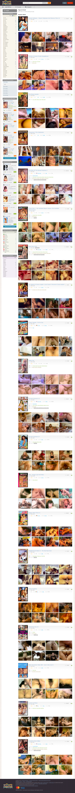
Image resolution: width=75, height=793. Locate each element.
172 (15, 62)
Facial (35, 254)
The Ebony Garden (34, 94)
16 (15, 43)
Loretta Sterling (35, 746)
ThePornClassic (7, 2)
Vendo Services (45, 782)
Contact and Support (25, 780)
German (13, 126)
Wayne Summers (35, 367)
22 (15, 263)
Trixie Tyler (43, 556)
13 (15, 74)
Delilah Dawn (41, 747)
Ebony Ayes (11, 105)
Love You (9, 201)
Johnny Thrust (38, 671)
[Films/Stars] (12, 15)
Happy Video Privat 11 (34, 512)
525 (15, 262)
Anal (37, 254)
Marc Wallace (42, 178)
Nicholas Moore (35, 175)
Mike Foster (40, 289)
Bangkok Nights (10, 167)
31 (15, 252)
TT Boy (38, 749)
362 (15, 20)
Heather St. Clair (46, 405)
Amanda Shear (35, 215)
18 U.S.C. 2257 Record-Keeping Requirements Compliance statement (27, 785)
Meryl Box (42, 708)
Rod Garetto (41, 749)
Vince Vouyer (34, 633)
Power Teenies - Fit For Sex (36, 322)
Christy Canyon (7, 174)
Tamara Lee (39, 556)
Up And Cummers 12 (8, 112)
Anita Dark (34, 708)
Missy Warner (35, 556)
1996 (31, 439)
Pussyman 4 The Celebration (36, 132)
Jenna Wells (40, 215)
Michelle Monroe (44, 365)
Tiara (38, 747)
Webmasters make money (43, 783)
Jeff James (45, 749)
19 (15, 17)
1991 (31, 363)
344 (15, 52)
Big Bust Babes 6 (10, 179)
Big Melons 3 (10, 180)
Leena (10, 117)
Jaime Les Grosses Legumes (12, 169)
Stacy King (34, 670)
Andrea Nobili (44, 289)
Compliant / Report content (33, 780)
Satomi (10, 118)
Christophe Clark (35, 289)
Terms (24, 781)
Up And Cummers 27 (34, 436)
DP (41, 254)
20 (15, 66)
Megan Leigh (39, 99)
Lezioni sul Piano (7, 147)
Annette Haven (7, 195)
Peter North (10, 107)
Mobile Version (35, 783)
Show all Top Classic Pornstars (10, 226)
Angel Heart (34, 61)
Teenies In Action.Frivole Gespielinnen (38, 56)
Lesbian (35, 557)
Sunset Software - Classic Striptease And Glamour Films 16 (44, 18)
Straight (7, 10)
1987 (31, 515)
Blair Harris (48, 253)
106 (15, 21)
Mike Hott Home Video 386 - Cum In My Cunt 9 (41, 665)
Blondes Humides (10, 168)
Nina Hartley (7, 216)
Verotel (41, 782)
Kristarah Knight (35, 365)
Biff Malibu (39, 367)
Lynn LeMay (34, 99)
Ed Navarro (46, 178)
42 (15, 26)
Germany (38, 325)
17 (15, 51)
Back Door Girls (33, 246)
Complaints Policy (29, 781)
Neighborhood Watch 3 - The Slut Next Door (40, 550)
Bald (37, 750)
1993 (31, 135)
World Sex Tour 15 (33, 627)
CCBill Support (51, 782)
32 (15, 243)
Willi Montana (34, 216)
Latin (43, 254)
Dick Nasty (34, 671)
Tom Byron (10, 108)
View (15, 182)
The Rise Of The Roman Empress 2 (38, 170)
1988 (31, 97)
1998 (31, 629)
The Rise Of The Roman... (9, 100)
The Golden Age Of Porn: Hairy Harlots (14, 188)
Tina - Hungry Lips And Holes (36, 474)
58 (15, 264)
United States (39, 173)
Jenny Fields (38, 708)
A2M (39, 254)
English (13, 115)
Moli (33, 327)
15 (15, 76)
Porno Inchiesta (33, 588)
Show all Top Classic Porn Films (10, 158)
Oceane (34, 632)
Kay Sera (45, 747)
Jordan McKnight (40, 405)
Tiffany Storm (43, 99)
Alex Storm (39, 365)
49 (15, 53)
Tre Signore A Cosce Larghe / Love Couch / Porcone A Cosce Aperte (46, 284)
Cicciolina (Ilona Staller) (12, 106)
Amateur (35, 443)
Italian (12, 103)
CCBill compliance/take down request (44, 780)
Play (15, 110)
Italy (37, 591)
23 (15, 239)
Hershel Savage (39, 253)
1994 (31, 401)
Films (10, 15)
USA (38, 97)
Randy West (11, 119)
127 (15, 61)
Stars (15, 15)
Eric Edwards (44, 253)
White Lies (31, 360)
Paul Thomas (34, 253)
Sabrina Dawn (35, 747)
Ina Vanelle (38, 61)
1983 (31, 249)
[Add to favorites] (26, 17)
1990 (31, 59)
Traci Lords (6, 205)
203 (15, 33)
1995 (31, 325)
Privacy (21, 781)
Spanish (42, 287)
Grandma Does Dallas (8, 135)
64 (15, 24)
